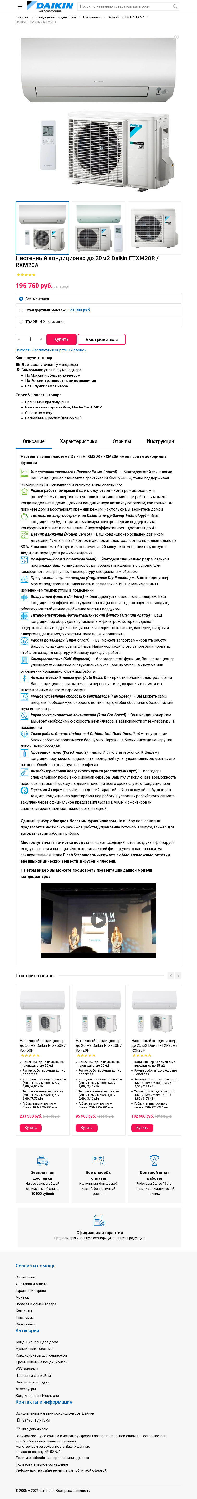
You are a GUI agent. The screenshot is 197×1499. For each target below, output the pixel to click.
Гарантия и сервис (31, 1291)
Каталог (22, 17)
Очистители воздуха (32, 1382)
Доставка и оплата (31, 1284)
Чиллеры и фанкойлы (33, 1375)
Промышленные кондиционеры (42, 1362)
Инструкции (160, 441)
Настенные (91, 17)
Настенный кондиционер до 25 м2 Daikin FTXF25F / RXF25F (154, 1045)
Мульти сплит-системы (34, 1349)
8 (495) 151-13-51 (36, 1420)
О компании (25, 1277)
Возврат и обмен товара (36, 1304)
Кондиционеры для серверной (41, 1355)
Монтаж (22, 1297)
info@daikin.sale (35, 1429)
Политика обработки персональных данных (52, 1458)
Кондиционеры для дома (56, 17)
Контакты (24, 1311)
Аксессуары (26, 1389)
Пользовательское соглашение (42, 1464)
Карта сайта (26, 1324)
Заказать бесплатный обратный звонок (51, 350)
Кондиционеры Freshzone (37, 1396)
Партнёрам (25, 1317)
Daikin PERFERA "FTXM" (126, 17)
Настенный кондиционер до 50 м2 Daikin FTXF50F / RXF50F (43, 1045)
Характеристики (78, 441)
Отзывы (122, 441)
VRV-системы (27, 1369)
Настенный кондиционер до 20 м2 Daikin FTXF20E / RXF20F (99, 1045)
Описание (34, 441)
